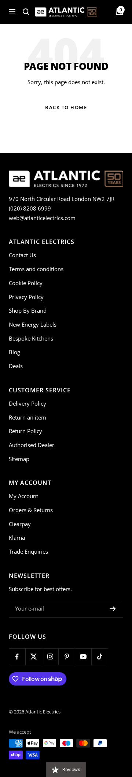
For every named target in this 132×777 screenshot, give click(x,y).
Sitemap (19, 459)
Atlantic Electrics (42, 711)
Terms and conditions (36, 269)
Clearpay (20, 524)
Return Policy (25, 431)
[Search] (26, 11)
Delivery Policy (27, 403)
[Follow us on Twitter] (33, 656)
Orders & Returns (31, 510)
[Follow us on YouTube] (83, 656)
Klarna (17, 537)
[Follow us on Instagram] (50, 656)
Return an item (27, 417)
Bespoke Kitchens (31, 338)
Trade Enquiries (28, 551)
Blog (14, 352)
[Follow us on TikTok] (99, 656)
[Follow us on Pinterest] (66, 656)
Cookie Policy (26, 283)
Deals (16, 366)
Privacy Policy (26, 297)
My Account (23, 496)
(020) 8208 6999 (30, 208)
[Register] (113, 608)
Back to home (66, 107)
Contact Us (22, 255)
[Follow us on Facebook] (17, 656)
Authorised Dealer (31, 445)
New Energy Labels (32, 324)
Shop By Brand (28, 310)
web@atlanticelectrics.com (42, 218)
